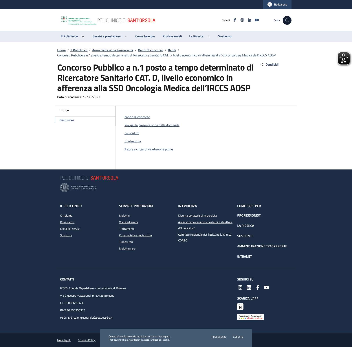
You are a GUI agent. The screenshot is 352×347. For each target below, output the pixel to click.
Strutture (66, 235)
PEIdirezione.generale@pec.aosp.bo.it (89, 317)
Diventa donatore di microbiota (197, 215)
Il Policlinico (78, 50)
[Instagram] (240, 287)
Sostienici (245, 235)
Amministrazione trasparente (112, 50)
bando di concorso (137, 117)
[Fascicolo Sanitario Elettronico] (250, 316)
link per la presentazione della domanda (151, 125)
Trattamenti (126, 228)
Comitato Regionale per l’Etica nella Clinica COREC (204, 237)
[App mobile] (240, 306)
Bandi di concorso (150, 50)
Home (61, 50)
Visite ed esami (128, 222)
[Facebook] (258, 287)
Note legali (64, 340)
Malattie (124, 215)
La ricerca (245, 225)
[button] (277, 4)
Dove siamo (67, 222)
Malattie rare (127, 248)
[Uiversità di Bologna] (176, 187)
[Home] (141, 20)
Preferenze (219, 337)
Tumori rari (126, 242)
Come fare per (249, 205)
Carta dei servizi (70, 228)
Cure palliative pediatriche (135, 235)
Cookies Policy (87, 340)
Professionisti (249, 215)
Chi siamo (66, 215)
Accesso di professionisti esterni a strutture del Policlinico (205, 225)
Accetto (238, 337)
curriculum (131, 133)
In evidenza (187, 205)
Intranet (244, 256)
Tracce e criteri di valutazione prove (148, 149)
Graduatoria (132, 141)
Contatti (67, 279)
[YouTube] (267, 287)
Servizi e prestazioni (136, 205)
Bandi (172, 50)
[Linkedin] (249, 287)
